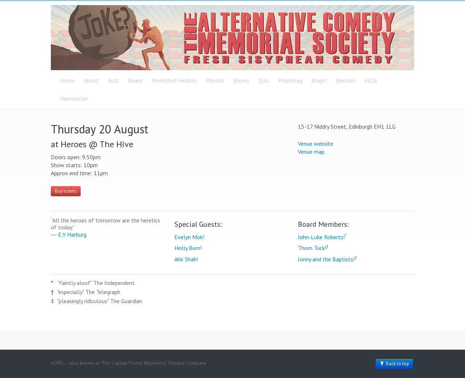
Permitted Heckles (174, 80)
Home (67, 80)
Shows (241, 80)
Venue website (315, 143)
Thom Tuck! (312, 248)
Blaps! (319, 80)
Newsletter (74, 98)
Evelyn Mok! (189, 237)
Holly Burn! (188, 248)
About (91, 80)
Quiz (263, 80)
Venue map (311, 151)
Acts (113, 80)
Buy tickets (66, 191)
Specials (345, 80)
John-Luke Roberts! (321, 237)
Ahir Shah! (186, 259)
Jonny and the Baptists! (326, 259)
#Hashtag (290, 80)
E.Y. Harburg (72, 234)
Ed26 (370, 80)
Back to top (397, 364)
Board (135, 80)
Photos (215, 80)
